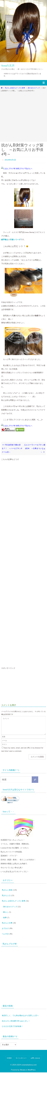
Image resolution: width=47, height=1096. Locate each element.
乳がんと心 (6, 893)
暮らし (5, 908)
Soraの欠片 (8, 65)
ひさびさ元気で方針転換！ (12, 1017)
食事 (5, 913)
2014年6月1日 (10, 160)
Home (9, 1048)
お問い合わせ (35, 1048)
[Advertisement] (23, 116)
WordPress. (32, 1060)
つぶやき (5, 927)
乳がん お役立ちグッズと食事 (15, 88)
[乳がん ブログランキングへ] (8, 430)
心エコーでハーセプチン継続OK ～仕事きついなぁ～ (34, 447)
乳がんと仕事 (7, 917)
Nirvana (22, 1060)
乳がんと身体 (7, 889)
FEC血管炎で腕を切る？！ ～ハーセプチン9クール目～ (12, 447)
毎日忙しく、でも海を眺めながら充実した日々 (20, 1008)
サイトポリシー (21, 1048)
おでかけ (5, 922)
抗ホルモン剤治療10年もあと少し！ (16, 1012)
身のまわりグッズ (34, 88)
